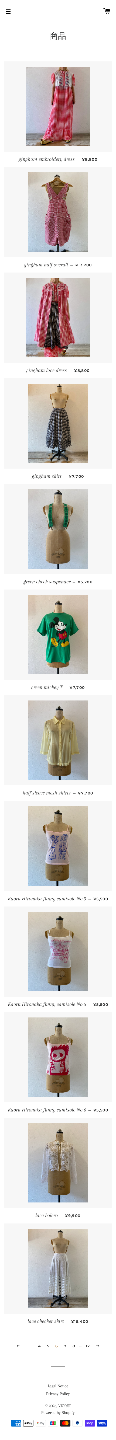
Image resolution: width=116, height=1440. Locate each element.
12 (88, 1346)
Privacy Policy (58, 1393)
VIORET (64, 1405)
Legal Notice (58, 1385)
